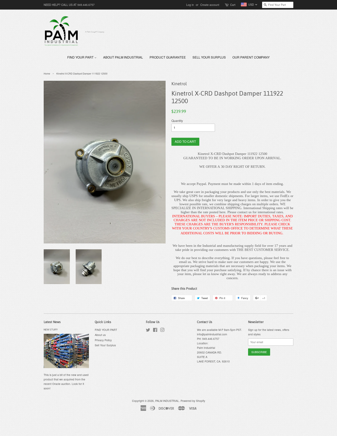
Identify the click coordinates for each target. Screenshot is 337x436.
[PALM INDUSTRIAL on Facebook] (155, 330)
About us (100, 335)
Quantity (177, 120)
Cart (232, 5)
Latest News (52, 322)
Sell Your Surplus (209, 57)
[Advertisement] (71, 426)
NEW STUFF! (51, 329)
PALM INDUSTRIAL (167, 401)
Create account (209, 5)
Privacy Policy (103, 340)
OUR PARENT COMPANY (251, 57)
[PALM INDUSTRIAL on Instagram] (162, 330)
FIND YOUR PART (80, 57)
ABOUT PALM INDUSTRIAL (123, 57)
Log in (190, 5)
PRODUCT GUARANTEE (168, 57)
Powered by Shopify (193, 401)
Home (47, 73)
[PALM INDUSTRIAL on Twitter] (148, 330)
